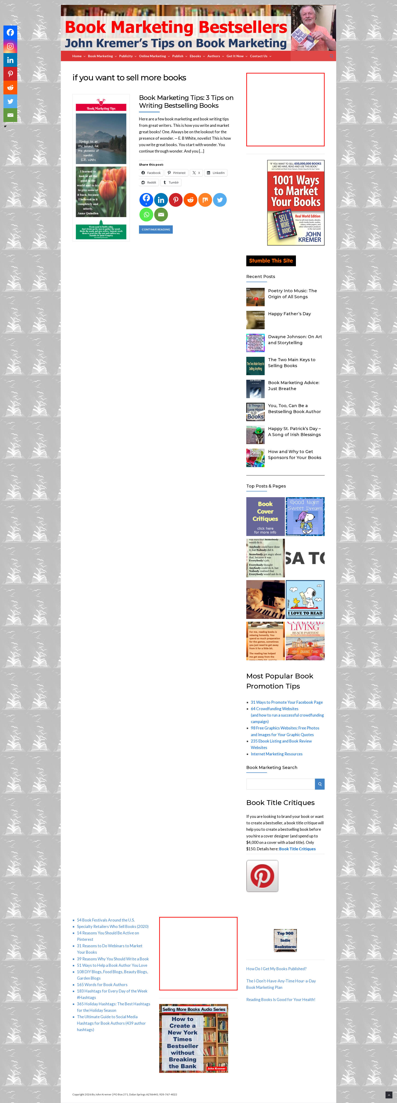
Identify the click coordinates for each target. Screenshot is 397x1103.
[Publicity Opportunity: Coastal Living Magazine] (305, 642)
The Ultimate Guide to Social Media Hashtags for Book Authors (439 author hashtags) (111, 1023)
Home (77, 56)
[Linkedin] (161, 200)
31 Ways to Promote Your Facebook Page (287, 702)
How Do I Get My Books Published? (276, 968)
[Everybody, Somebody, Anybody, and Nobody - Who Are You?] (265, 559)
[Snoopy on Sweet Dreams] (305, 517)
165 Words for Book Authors (102, 984)
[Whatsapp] (146, 214)
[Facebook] (10, 32)
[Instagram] (10, 46)
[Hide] (5, 126)
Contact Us (258, 56)
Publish (177, 56)
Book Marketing (100, 56)
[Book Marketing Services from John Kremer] (265, 517)
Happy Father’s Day (289, 313)
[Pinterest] (176, 200)
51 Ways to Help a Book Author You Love (112, 965)
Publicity (126, 56)
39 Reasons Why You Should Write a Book (113, 958)
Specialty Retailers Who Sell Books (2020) (113, 926)
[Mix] (205, 200)
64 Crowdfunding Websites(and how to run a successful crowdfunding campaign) (287, 715)
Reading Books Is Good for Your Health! (280, 999)
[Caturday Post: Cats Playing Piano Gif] (265, 600)
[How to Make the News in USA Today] (305, 559)
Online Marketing (152, 56)
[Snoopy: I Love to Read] (305, 600)
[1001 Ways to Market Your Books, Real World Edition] (296, 244)
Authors (213, 56)
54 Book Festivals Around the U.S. (106, 920)
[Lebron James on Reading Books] (265, 642)
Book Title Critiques (297, 848)
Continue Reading (156, 229)
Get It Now (235, 56)
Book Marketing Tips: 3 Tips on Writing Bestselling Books (186, 101)
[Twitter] (220, 200)
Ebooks (195, 56)
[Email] (161, 214)
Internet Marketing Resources (277, 753)
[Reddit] (190, 200)
